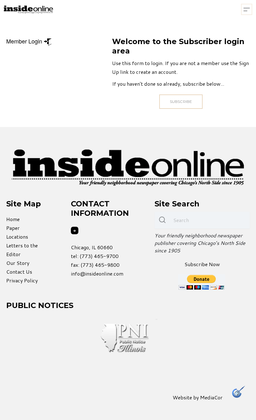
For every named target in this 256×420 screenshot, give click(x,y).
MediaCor (211, 397)
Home (13, 219)
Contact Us (19, 271)
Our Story (17, 262)
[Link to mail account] (74, 230)
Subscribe (181, 101)
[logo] (28, 9)
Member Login (25, 41)
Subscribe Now (202, 264)
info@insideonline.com (97, 273)
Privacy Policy (22, 280)
